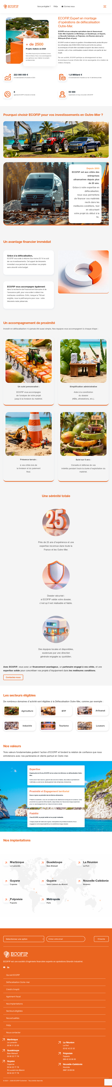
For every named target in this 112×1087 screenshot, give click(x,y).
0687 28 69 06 (68, 1070)
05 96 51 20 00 (13, 1045)
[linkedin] (8, 967)
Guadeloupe (13, 1050)
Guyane (11, 1061)
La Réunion (68, 1042)
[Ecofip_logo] (11, 5)
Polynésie (68, 1053)
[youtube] (4, 967)
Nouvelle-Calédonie (72, 1064)
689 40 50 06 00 (69, 1059)
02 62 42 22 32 (69, 1048)
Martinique (12, 1039)
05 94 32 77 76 (13, 1067)
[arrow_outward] (6, 863)
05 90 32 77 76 (13, 1056)
